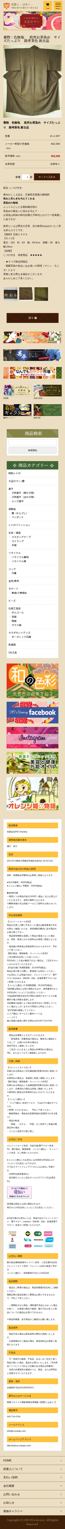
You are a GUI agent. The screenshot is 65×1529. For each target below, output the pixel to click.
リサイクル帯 (19, 561)
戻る (31, 318)
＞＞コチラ (12, 1017)
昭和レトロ (14, 473)
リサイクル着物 (20, 557)
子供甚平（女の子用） (24, 497)
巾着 (14, 573)
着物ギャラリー (13, 1511)
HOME (7, 1460)
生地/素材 (13, 581)
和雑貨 (12, 644)
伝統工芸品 (14, 608)
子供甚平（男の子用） (24, 492)
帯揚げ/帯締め (19, 593)
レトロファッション (19, 525)
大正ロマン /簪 (16, 481)
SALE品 (12, 652)
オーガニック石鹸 (21, 636)
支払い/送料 (10, 1477)
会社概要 (8, 1485)
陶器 (14, 621)
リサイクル (14, 553)
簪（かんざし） (20, 513)
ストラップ (18, 541)
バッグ (12, 569)
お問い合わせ (11, 1494)
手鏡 (14, 545)
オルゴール (18, 612)
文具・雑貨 (14, 532)
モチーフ (13, 588)
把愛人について (13, 1469)
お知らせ (8, 1502)
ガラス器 (16, 625)
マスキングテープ (21, 537)
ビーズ (12, 600)
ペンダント (18, 517)
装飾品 (12, 509)
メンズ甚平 (18, 501)
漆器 (14, 616)
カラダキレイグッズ (19, 632)
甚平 (10, 489)
